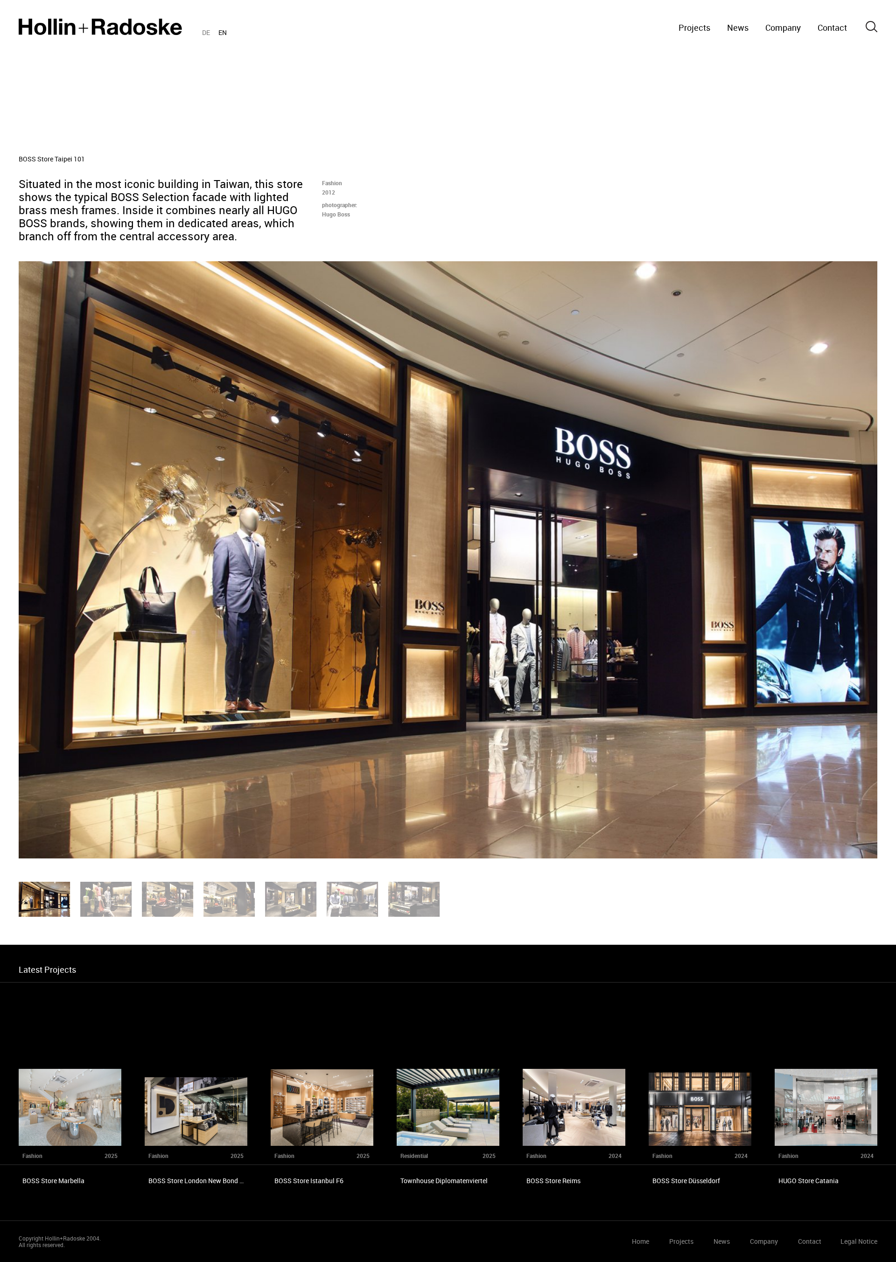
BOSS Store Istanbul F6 (308, 1180)
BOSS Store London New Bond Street (202, 1180)
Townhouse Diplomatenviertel (444, 1180)
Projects (694, 27)
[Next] (672, 559)
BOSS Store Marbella (53, 1180)
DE (206, 32)
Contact (832, 27)
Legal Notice (858, 1241)
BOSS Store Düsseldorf (686, 1180)
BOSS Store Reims (553, 1180)
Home (100, 27)
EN (222, 32)
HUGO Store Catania (808, 1180)
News (738, 27)
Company (783, 27)
